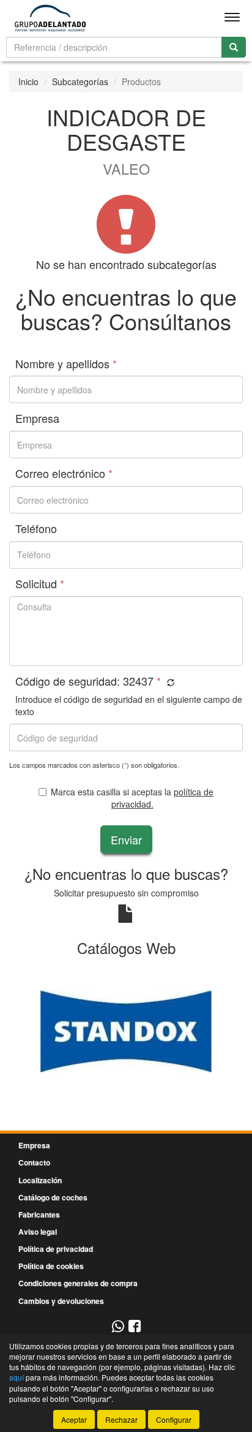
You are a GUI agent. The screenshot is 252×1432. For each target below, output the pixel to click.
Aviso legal (37, 1231)
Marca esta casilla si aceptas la (132, 798)
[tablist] (126, 1029)
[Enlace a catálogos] (126, 1029)
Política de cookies (51, 1265)
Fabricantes (39, 1214)
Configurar (173, 1419)
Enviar (126, 839)
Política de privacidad (55, 1248)
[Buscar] (233, 47)
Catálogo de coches (52, 1197)
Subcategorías (80, 81)
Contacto (34, 1162)
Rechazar (121, 1419)
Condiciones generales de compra (78, 1283)
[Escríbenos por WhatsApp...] (117, 1327)
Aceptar (74, 1419)
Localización (40, 1180)
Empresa (34, 1145)
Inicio (28, 81)
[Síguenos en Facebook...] (134, 1327)
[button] (169, 682)
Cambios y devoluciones (61, 1300)
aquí (16, 1377)
